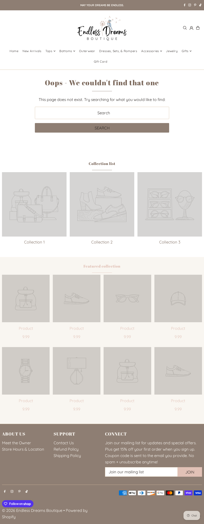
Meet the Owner (16, 442)
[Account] (191, 28)
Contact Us (64, 442)
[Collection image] (34, 204)
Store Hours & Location (23, 449)
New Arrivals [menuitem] (32, 51)
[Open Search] (185, 28)
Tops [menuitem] (48, 51)
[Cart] (197, 28)
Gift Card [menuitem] (100, 61)
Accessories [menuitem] (150, 51)
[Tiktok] (200, 5)
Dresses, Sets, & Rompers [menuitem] (118, 51)
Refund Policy (66, 449)
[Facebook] (184, 5)
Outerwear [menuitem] (87, 51)
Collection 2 (102, 242)
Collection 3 (169, 242)
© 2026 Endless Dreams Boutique (32, 510)
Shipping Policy (67, 455)
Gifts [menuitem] (185, 51)
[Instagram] (189, 5)
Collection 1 (34, 242)
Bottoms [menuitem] (65, 51)
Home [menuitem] (14, 51)
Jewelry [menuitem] (172, 51)
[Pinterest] (195, 5)
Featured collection (101, 266)
